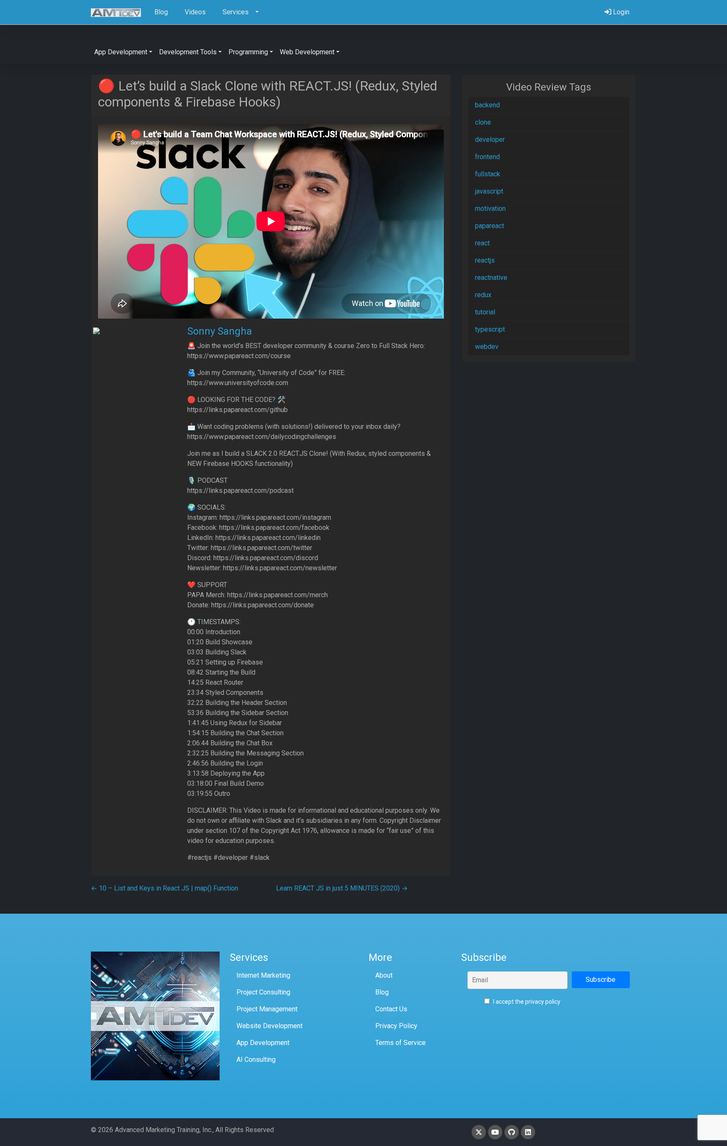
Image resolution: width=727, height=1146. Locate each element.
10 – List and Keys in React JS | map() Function (164, 888)
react (482, 243)
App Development (262, 1043)
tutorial (485, 312)
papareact (489, 226)
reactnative (491, 278)
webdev (487, 347)
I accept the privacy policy (526, 1001)
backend (487, 105)
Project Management (266, 1009)
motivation (490, 209)
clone (483, 122)
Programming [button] (248, 52)
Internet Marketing (263, 975)
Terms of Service (400, 1043)
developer (490, 140)
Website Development (269, 1026)
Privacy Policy (396, 1026)
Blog (382, 992)
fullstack (487, 174)
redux (483, 295)
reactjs (485, 260)
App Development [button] (120, 52)
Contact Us (391, 1009)
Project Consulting (263, 992)
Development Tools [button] (188, 52)
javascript (489, 191)
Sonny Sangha (219, 331)
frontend (487, 157)
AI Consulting (256, 1060)
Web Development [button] (307, 52)
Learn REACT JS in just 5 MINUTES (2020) (342, 888)
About (384, 975)
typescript (490, 329)
